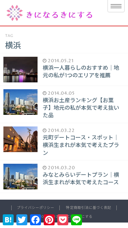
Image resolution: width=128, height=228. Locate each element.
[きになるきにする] (50, 12)
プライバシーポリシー (35, 207)
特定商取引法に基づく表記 (88, 207)
